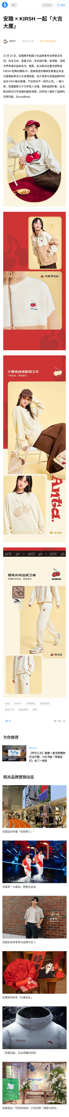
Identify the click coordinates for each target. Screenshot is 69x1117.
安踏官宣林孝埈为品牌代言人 (19, 942)
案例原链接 (50, 41)
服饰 (35, 709)
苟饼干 (12, 41)
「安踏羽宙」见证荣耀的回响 (19, 1053)
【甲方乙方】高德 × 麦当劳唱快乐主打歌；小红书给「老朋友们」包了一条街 (47, 757)
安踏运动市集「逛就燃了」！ (19, 831)
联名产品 (9, 709)
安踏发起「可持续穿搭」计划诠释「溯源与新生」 (30, 1108)
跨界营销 (44, 703)
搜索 (49, 5)
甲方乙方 (33, 748)
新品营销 (23, 709)
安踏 (7, 703)
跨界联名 (30, 703)
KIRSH (17, 703)
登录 (62, 5)
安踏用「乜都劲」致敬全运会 (19, 887)
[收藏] (55, 721)
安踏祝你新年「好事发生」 (17, 997)
